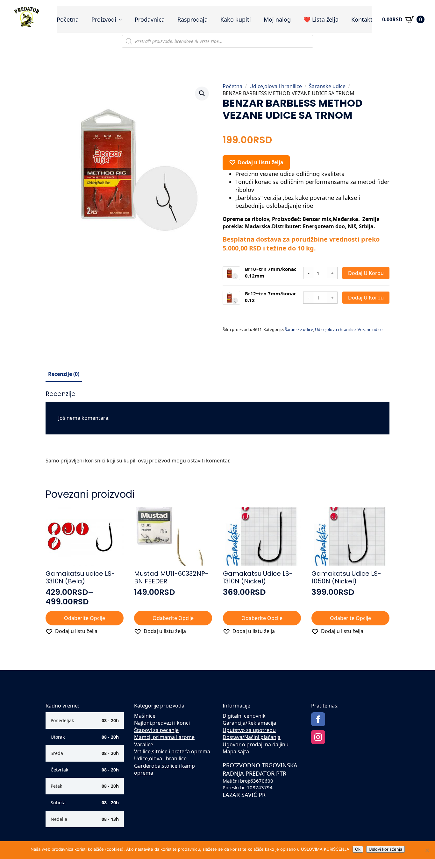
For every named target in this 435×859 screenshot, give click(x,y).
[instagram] (318, 737)
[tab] (64, 374)
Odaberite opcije (84, 618)
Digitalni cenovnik (244, 715)
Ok (357, 849)
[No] (427, 850)
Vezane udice (370, 329)
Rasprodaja (192, 19)
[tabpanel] (217, 429)
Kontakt (362, 19)
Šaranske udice (327, 86)
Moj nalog (277, 19)
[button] (202, 93)
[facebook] (318, 719)
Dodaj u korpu (366, 273)
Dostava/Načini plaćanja (252, 737)
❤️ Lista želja (321, 19)
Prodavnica (150, 19)
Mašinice (144, 715)
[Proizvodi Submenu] (122, 19)
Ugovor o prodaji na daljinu (256, 744)
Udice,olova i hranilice (275, 86)
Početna (68, 19)
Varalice (143, 744)
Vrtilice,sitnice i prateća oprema (172, 751)
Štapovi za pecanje (156, 730)
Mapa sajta (236, 751)
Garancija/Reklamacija (249, 722)
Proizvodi (103, 19)
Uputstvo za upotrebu (249, 730)
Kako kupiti (235, 19)
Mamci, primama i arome (164, 737)
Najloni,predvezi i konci (162, 722)
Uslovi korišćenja (385, 849)
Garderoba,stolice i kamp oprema (164, 769)
